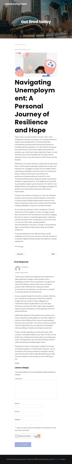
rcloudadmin (25, 267)
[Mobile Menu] (66, 3)
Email (17, 411)
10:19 (28, 49)
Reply (17, 363)
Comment (19, 379)
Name (17, 403)
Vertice (57, 459)
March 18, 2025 (20, 49)
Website (17, 419)
